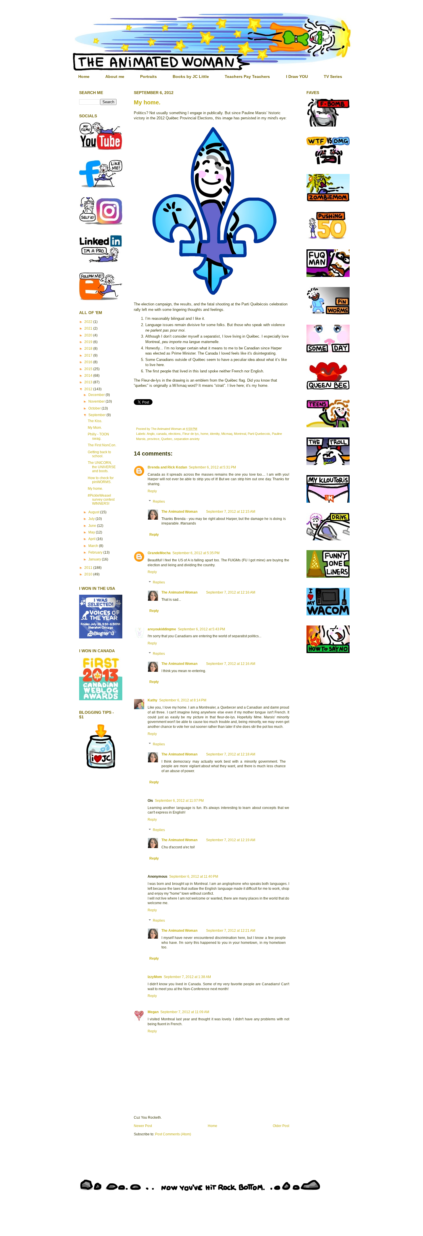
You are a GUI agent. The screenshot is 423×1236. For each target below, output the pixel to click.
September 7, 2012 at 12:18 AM (230, 754)
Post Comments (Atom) (173, 1134)
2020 (88, 335)
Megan (153, 1012)
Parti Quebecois (259, 433)
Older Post (281, 1126)
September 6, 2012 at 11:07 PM (179, 801)
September (97, 415)
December (97, 395)
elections (174, 433)
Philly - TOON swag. (98, 436)
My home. (147, 102)
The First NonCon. (102, 445)
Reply (152, 491)
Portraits (148, 76)
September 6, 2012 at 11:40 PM (193, 877)
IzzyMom (155, 977)
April (92, 539)
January (95, 559)
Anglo (151, 433)
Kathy (152, 700)
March (93, 546)
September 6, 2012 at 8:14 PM (182, 700)
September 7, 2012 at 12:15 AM (230, 512)
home (204, 433)
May (92, 532)
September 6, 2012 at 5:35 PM (196, 553)
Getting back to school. (99, 454)
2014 (88, 376)
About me (114, 76)
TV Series (333, 76)
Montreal (240, 433)
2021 (88, 328)
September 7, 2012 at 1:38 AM (187, 977)
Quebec (166, 439)
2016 (88, 362)
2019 (88, 342)
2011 (88, 568)
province (153, 439)
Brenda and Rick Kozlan (167, 467)
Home (83, 76)
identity (215, 433)
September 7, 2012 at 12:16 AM (230, 592)
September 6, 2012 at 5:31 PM (212, 467)
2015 (88, 369)
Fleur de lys (190, 433)
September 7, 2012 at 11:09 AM (184, 1012)
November (97, 401)
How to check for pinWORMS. (101, 480)
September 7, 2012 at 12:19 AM (230, 840)
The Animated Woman (179, 512)
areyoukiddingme (162, 629)
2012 (88, 389)
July (92, 519)
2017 (88, 355)
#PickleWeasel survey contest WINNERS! (101, 499)
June (92, 526)
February (95, 552)
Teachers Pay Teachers (247, 76)
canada (161, 433)
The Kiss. (95, 421)
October (95, 408)
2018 (88, 349)
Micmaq (226, 433)
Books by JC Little (191, 76)
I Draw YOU (297, 76)
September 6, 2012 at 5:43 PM (201, 629)
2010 (88, 574)
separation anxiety (187, 439)
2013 (88, 382)
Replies (159, 502)
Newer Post (143, 1126)
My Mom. (95, 428)
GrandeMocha (159, 553)
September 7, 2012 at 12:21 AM (230, 931)
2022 (88, 322)
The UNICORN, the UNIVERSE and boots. (102, 467)
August (94, 512)
